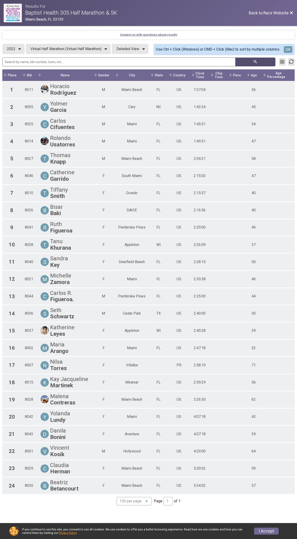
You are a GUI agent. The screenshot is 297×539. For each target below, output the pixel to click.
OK (288, 49)
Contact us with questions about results (148, 34)
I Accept (266, 531)
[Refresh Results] (291, 62)
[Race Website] (14, 13)
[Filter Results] (282, 62)
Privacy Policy (68, 533)
